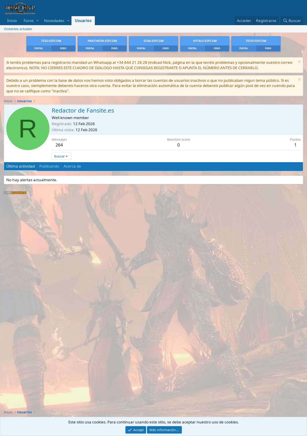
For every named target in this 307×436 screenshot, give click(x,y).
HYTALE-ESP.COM (205, 41)
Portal (38, 48)
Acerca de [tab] (72, 166)
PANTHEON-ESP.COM (102, 41)
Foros (28, 20)
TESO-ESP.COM (51, 41)
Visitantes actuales (18, 29)
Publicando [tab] (49, 166)
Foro (63, 48)
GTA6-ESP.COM (154, 41)
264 (59, 145)
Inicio (12, 20)
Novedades (54, 20)
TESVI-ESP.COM (256, 41)
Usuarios (83, 20)
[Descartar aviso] (299, 62)
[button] (37, 20)
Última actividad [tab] (20, 166)
